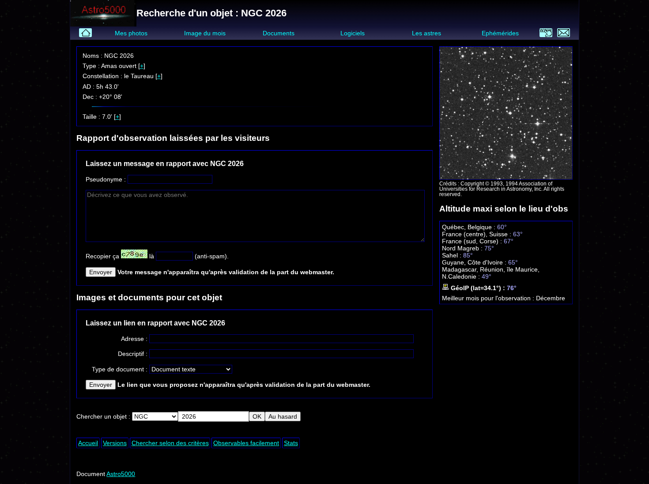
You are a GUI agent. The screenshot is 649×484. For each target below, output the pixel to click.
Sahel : (452, 255)
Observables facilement (246, 442)
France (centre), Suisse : (477, 234)
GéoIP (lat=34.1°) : (478, 287)
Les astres (426, 33)
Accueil (88, 442)
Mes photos (131, 33)
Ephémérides (500, 33)
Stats (291, 442)
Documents (278, 33)
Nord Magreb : (463, 248)
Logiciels (352, 33)
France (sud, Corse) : (473, 241)
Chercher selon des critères (170, 442)
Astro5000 (120, 473)
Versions (115, 442)
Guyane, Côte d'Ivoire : (475, 262)
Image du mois (205, 33)
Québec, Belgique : (469, 227)
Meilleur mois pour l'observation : (489, 298)
